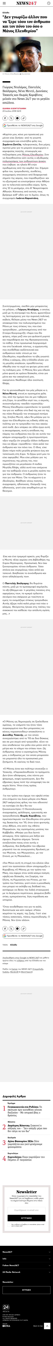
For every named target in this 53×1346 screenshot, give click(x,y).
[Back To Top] (47, 1326)
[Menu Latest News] (48, 3)
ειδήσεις (20, 961)
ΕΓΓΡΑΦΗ (26, 1290)
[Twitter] (11, 118)
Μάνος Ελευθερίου (32, 155)
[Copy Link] (23, 118)
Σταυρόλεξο (38, 969)
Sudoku (6, 972)
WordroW (14, 972)
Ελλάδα (6, 13)
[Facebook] (5, 118)
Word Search (26, 972)
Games (14, 969)
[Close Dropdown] (49, 1252)
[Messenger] (17, 118)
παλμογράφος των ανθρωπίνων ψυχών (24, 161)
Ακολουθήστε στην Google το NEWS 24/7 (21, 958)
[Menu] (4, 3)
